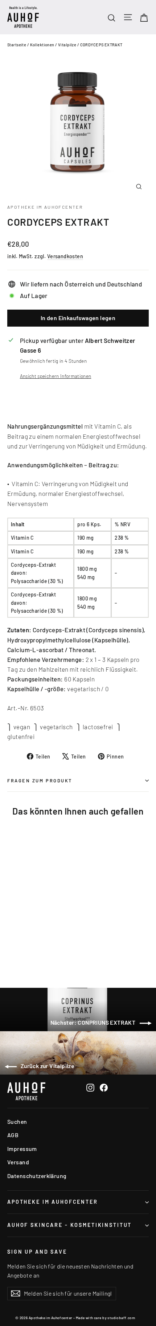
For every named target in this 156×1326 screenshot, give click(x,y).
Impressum (22, 1148)
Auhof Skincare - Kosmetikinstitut (69, 1225)
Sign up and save (37, 1252)
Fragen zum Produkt (39, 780)
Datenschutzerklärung (37, 1175)
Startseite (16, 44)
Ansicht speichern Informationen (55, 376)
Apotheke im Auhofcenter (45, 206)
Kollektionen (42, 44)
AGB (13, 1134)
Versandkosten (65, 256)
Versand (18, 1162)
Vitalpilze (67, 44)
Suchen (17, 1121)
